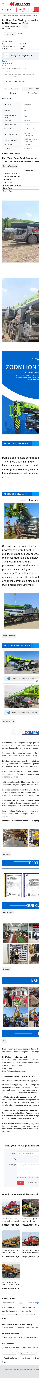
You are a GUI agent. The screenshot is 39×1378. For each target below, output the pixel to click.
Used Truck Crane (28, 1315)
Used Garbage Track (28, 1307)
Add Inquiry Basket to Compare (15, 81)
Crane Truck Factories (30, 1348)
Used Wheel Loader (28, 1311)
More (4, 1362)
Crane (35, 15)
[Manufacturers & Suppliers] (19, 4)
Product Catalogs (33, 1303)
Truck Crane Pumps (10, 1358)
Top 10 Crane (26, 1358)
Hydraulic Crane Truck (27, 1353)
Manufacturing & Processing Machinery (19, 15)
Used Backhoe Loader (9, 1311)
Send (20, 1183)
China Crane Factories (11, 1348)
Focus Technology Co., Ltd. (27, 1369)
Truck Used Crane (10, 1353)
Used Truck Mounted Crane (11, 1315)
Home (4, 15)
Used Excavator (7, 1307)
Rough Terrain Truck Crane (13, 1337)
